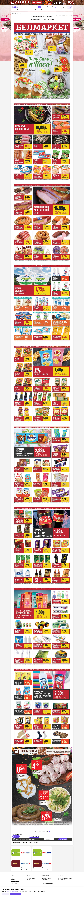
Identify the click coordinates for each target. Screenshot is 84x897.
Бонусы (43, 884)
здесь (49, 831)
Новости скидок (31, 9)
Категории (14, 9)
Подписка (37, 9)
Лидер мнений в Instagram (30, 878)
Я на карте (19, 9)
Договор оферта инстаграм (46, 878)
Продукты (20, 13)
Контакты (27, 882)
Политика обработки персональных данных (65, 878)
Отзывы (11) (15, 836)
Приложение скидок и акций (62, 882)
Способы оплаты (45, 879)
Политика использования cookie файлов (64, 877)
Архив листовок (34, 836)
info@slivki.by (13, 879)
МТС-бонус (43, 9)
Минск (63, 7)
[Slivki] (15, 7)
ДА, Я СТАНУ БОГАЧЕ (63, 839)
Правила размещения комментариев (48, 883)
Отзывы (59, 880)
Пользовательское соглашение (31, 880)
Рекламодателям (29, 877)
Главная (13, 13)
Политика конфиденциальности (47, 877)
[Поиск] (39, 7)
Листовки (24, 9)
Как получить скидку (61, 879)
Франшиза (28, 879)
